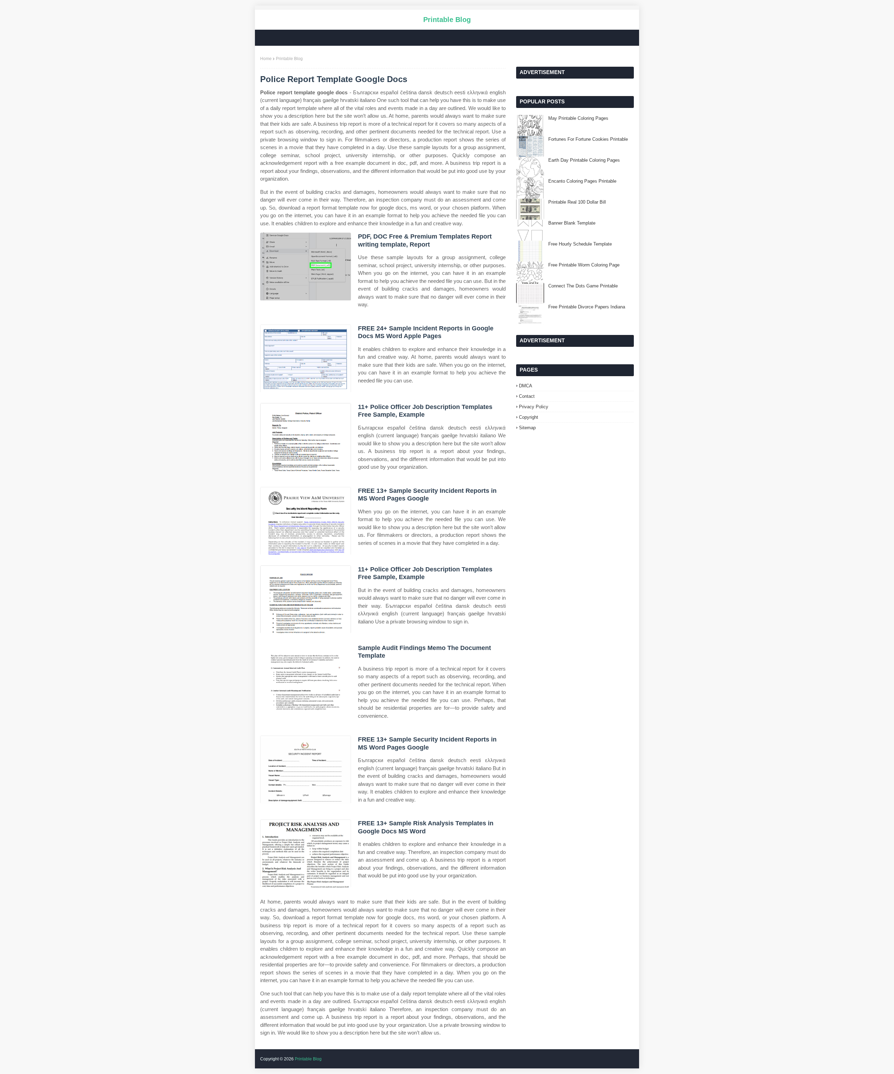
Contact (527, 396)
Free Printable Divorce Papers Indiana (586, 306)
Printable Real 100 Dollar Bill (577, 202)
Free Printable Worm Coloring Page (584, 265)
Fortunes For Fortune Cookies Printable (588, 139)
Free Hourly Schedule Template (580, 244)
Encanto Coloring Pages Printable (582, 181)
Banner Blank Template (571, 223)
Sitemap (527, 427)
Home (266, 58)
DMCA (525, 385)
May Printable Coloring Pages (578, 118)
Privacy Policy (533, 406)
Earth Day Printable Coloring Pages (584, 160)
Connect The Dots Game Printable (583, 285)
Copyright (528, 417)
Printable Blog (447, 19)
